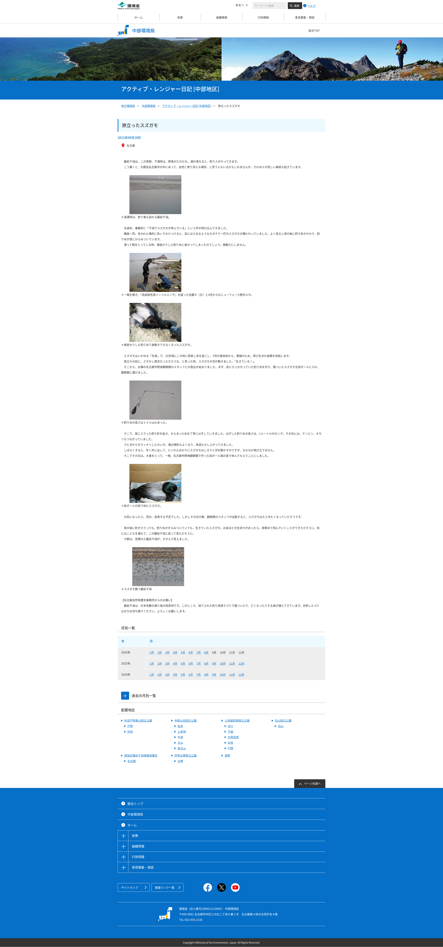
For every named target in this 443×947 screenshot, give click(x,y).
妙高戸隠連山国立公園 (138, 720)
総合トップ (135, 803)
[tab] (125, 696)
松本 (180, 726)
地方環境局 (128, 106)
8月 (206, 652)
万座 (230, 731)
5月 (183, 652)
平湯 (180, 737)
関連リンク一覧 (164, 887)
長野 (227, 755)
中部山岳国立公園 (185, 720)
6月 (191, 652)
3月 (167, 652)
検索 (297, 5)
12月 (241, 663)
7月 (198, 652)
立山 (180, 742)
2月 (159, 652)
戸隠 (130, 726)
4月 (175, 652)
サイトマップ (129, 887)
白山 (280, 726)
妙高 (130, 731)
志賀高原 (233, 737)
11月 (232, 663)
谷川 (230, 726)
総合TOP (314, 30)
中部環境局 (149, 106)
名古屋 (131, 761)
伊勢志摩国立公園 (185, 755)
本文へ (240, 5)
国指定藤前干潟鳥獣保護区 (140, 755)
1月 (152, 652)
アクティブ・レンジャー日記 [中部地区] (186, 106)
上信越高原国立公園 (237, 720)
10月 (223, 663)
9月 (214, 663)
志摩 (180, 761)
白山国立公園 (283, 720)
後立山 (182, 748)
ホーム (138, 17)
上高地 (182, 731)
